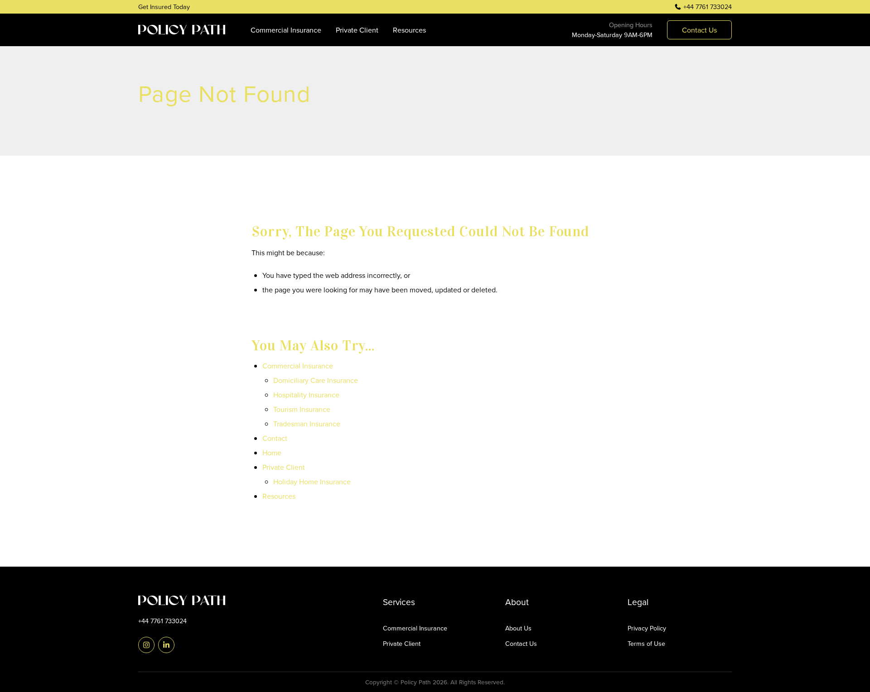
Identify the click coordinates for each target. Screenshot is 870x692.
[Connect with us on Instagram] (146, 645)
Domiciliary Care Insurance (315, 380)
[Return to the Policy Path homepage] (190, 600)
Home (271, 453)
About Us (518, 628)
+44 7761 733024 (707, 6)
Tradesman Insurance (306, 424)
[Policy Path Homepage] (181, 29)
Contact (274, 438)
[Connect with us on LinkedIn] (166, 645)
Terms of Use (646, 643)
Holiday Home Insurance (312, 482)
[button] (699, 29)
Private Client (357, 29)
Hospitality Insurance (306, 395)
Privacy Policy (647, 628)
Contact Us (521, 643)
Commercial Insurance (286, 29)
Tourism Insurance (301, 409)
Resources (409, 29)
